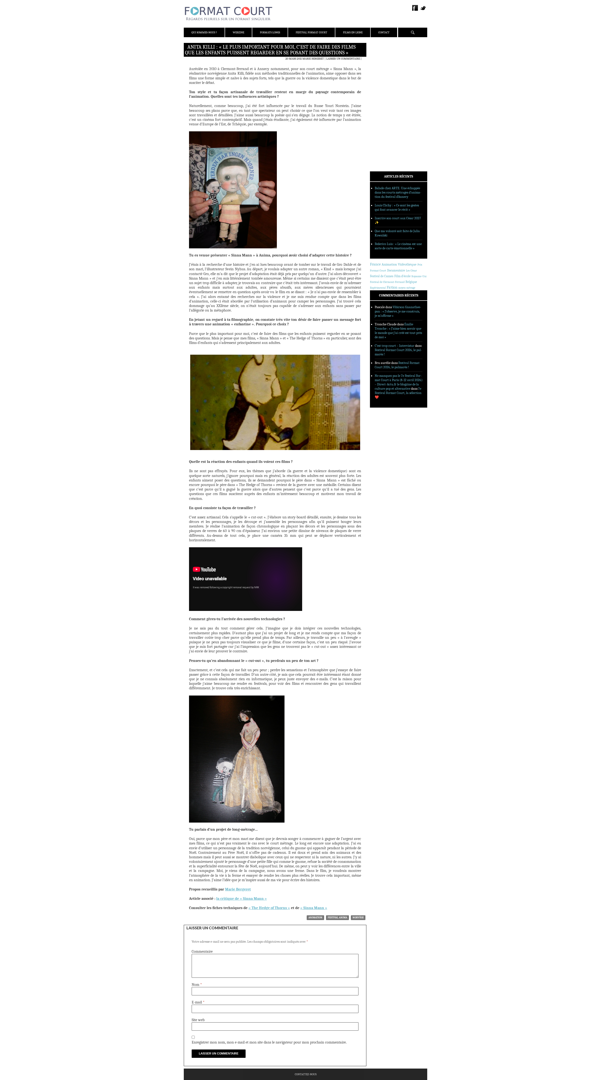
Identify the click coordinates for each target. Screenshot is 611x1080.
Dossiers (382, 103)
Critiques (383, 97)
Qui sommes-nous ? (204, 32)
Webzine (238, 32)
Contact (384, 32)
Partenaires (385, 76)
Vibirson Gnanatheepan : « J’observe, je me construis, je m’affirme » (398, 311)
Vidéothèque (407, 264)
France (375, 264)
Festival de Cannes (381, 276)
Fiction (392, 287)
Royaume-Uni (419, 276)
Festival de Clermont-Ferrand (387, 282)
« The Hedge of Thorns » (269, 908)
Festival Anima (337, 917)
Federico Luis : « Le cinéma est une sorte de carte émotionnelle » (398, 246)
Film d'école (402, 276)
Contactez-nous (305, 1074)
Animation (315, 917)
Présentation (386, 58)
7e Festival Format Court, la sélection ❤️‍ (398, 393)
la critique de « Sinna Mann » (241, 898)
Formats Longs (270, 32)
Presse (381, 70)
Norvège (358, 917)
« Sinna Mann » (313, 908)
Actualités (384, 91)
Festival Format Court (311, 32)
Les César (411, 270)
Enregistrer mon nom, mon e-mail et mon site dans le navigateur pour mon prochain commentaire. (269, 1042)
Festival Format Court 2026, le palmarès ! (397, 365)
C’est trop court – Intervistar (394, 346)
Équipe (381, 64)
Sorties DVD (385, 122)
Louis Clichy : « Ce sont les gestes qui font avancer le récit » (397, 207)
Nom (197, 985)
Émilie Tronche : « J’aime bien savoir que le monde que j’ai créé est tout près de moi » (398, 330)
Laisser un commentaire (343, 58)
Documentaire (396, 270)
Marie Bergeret (313, 58)
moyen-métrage (406, 287)
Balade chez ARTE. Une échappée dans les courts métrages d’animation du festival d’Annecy (398, 192)
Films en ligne (353, 32)
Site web (198, 1020)
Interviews (384, 110)
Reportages (384, 116)
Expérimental (378, 287)
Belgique (411, 282)
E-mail (198, 1002)
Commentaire (202, 951)
